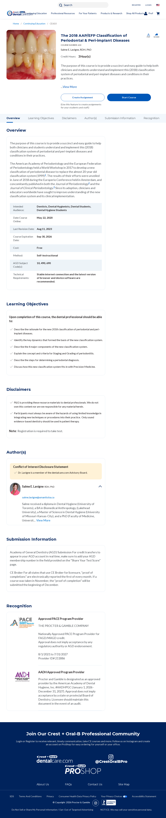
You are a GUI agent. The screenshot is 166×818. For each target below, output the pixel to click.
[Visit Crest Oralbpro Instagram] (96, 803)
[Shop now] (158, 13)
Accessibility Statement (144, 796)
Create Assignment (82, 97)
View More (70, 87)
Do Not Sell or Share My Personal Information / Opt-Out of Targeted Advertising (52, 809)
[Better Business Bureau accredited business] (108, 803)
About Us (43, 784)
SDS (12, 796)
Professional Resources (63, 13)
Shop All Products (135, 13)
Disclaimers (69, 118)
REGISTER (136, 5)
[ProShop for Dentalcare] (83, 769)
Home (16, 23)
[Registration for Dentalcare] (54, 759)
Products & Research (111, 13)
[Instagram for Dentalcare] (111, 759)
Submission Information (120, 118)
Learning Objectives (41, 118)
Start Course (129, 97)
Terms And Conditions (30, 796)
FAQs (68, 784)
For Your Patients (88, 13)
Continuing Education (36, 13)
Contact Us (95, 784)
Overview (13, 118)
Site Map (124, 784)
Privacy (50, 796)
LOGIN (148, 5)
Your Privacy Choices (111, 796)
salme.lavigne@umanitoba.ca (38, 497)
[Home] (19, 13)
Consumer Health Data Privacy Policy (77, 796)
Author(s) (90, 118)
